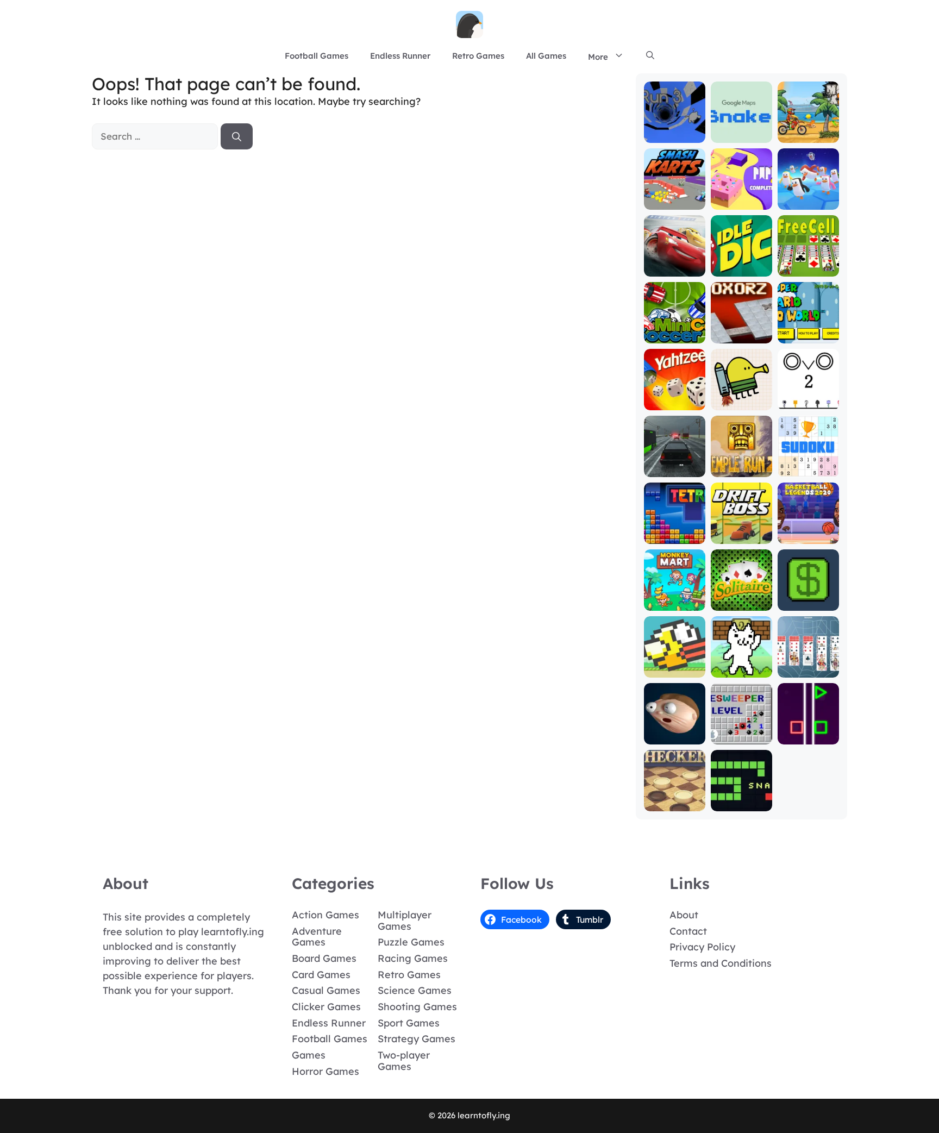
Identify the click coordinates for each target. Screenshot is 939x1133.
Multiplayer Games (404, 920)
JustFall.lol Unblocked (808, 197)
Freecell (808, 269)
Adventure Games (317, 937)
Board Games (324, 958)
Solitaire (741, 603)
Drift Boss (741, 536)
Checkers (674, 803)
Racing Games (413, 958)
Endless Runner (400, 56)
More (598, 57)
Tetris (674, 536)
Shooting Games (417, 1006)
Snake (741, 803)
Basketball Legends (808, 531)
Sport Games (409, 1023)
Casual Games (326, 990)
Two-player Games (404, 1061)
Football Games (316, 56)
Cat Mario (741, 670)
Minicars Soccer (674, 331)
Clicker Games (326, 1006)
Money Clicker (808, 598)
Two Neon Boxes (808, 732)
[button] (650, 56)
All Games (546, 56)
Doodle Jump (741, 397)
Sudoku (808, 469)
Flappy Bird (674, 670)
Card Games (321, 974)
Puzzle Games (411, 942)
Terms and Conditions (720, 963)
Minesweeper (741, 736)
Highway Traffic (674, 464)
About (683, 915)
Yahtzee (674, 402)
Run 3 (674, 135)
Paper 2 (741, 202)
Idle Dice (741, 269)
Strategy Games (416, 1038)
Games (308, 1055)
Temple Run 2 (741, 464)
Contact (688, 931)
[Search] (237, 136)
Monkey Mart (674, 603)
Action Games (325, 915)
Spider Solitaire (808, 665)
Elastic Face (674, 736)
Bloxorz (741, 335)
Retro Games (478, 56)
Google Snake (741, 130)
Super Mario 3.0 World (808, 331)
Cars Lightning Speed (674, 259)
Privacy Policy (702, 947)
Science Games (415, 990)
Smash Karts (674, 202)
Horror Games (325, 1071)
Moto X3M (808, 135)
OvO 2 (808, 402)
